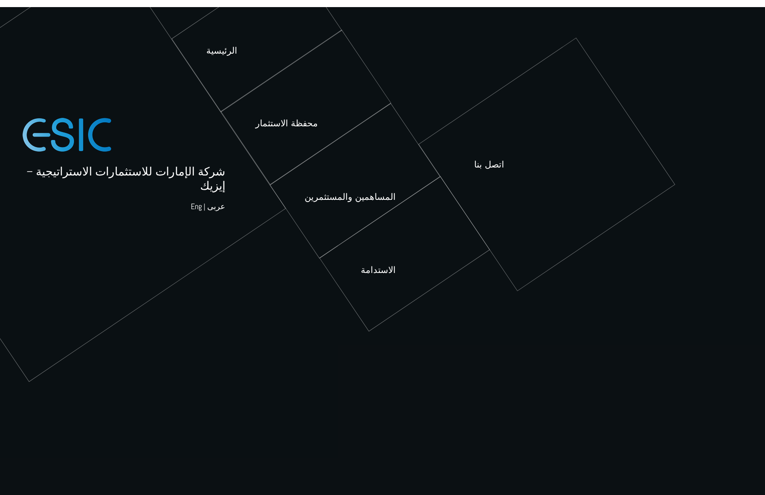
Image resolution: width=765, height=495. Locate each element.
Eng (196, 206)
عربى (216, 206)
